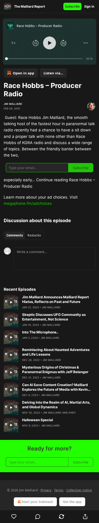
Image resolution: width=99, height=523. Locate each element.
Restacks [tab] (34, 235)
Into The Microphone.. (40, 332)
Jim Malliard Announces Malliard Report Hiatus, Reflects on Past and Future (55, 299)
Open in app (23, 73)
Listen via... (53, 73)
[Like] (14, 516)
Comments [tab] (14, 235)
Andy (72, 412)
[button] (13, 43)
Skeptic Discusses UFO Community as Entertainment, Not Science (54, 316)
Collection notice (79, 490)
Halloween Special (37, 420)
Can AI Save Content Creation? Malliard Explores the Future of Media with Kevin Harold (55, 387)
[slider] (44, 58)
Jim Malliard (13, 104)
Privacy (46, 490)
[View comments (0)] (38, 516)
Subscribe (72, 6)
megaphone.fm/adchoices (28, 203)
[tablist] (24, 235)
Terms (59, 490)
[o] (11, 302)
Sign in (89, 6)
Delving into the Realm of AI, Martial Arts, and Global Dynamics (56, 404)
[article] (49, 302)
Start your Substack (37, 501)
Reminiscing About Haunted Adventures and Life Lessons (56, 352)
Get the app (72, 501)
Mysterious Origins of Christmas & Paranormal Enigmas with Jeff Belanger (55, 369)
